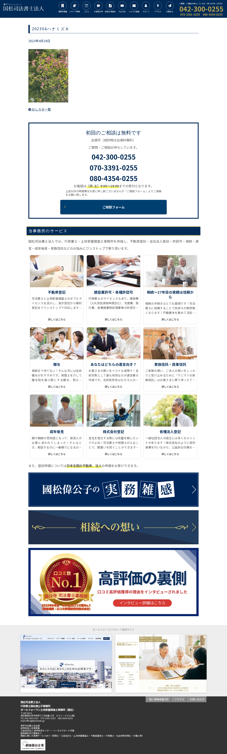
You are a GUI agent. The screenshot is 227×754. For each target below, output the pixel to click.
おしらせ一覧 (41, 109)
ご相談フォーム (114, 207)
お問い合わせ (197, 699)
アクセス (179, 699)
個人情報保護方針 (159, 699)
